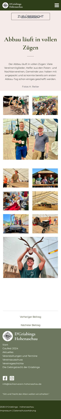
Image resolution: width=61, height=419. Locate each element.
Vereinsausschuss (13, 359)
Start (5, 344)
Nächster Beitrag (30, 325)
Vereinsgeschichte (13, 363)
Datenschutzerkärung (24, 410)
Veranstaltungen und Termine (20, 356)
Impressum (6, 410)
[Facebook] (5, 378)
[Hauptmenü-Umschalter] (57, 5)
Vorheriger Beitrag (30, 316)
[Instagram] (11, 378)
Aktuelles (8, 352)
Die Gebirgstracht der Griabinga (21, 367)
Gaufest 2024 (10, 348)
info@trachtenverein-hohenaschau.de (22, 384)
